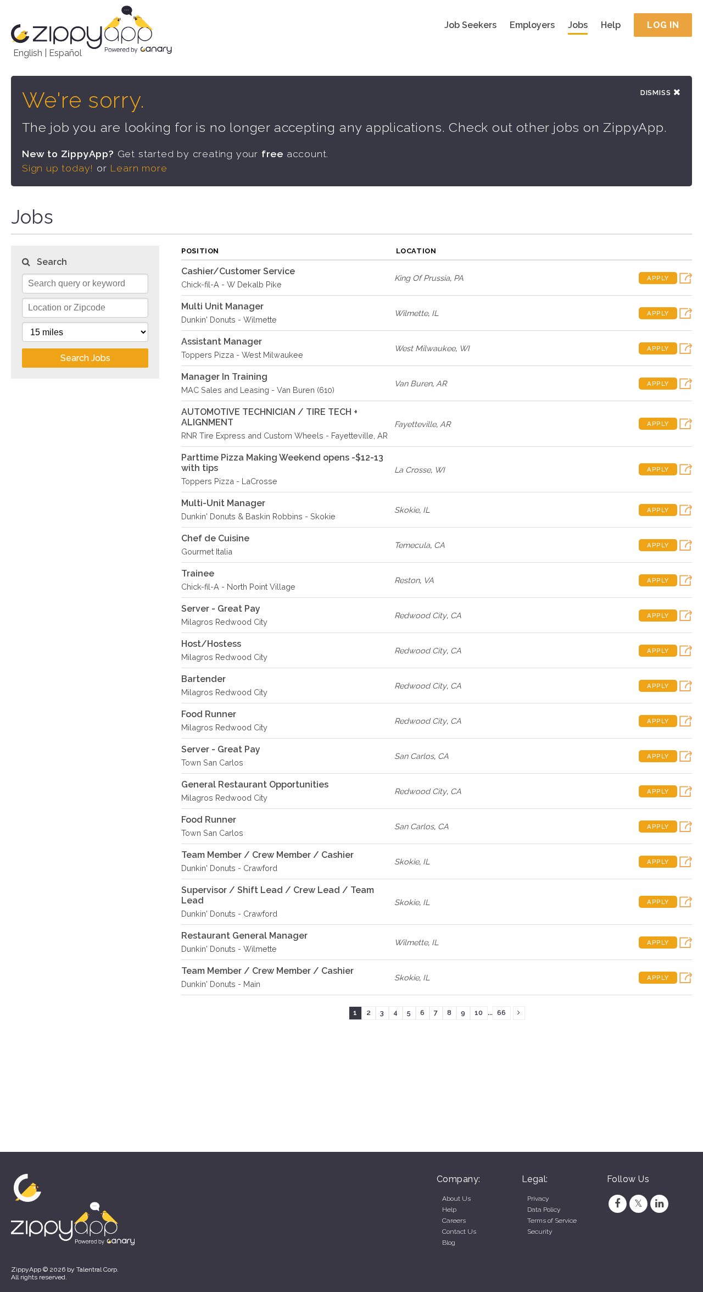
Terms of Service (552, 1220)
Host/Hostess (211, 644)
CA (439, 545)
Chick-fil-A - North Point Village (238, 586)
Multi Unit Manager (222, 306)
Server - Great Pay (220, 608)
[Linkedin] (659, 1203)
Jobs (578, 25)
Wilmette (411, 313)
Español (65, 53)
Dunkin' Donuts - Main (220, 984)
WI (464, 348)
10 (479, 1012)
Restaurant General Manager (244, 935)
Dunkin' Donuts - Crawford (229, 868)
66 (501, 1012)
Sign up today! (57, 168)
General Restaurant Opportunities (254, 784)
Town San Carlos (212, 762)
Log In (663, 25)
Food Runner (208, 714)
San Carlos (414, 756)
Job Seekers (470, 25)
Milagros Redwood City (224, 621)
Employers (532, 25)
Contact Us (459, 1231)
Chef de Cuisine (215, 538)
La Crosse (412, 469)
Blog (448, 1242)
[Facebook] (617, 1203)
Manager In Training (224, 376)
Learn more (138, 168)
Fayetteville (415, 424)
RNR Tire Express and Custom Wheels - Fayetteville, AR (284, 435)
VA (428, 580)
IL (435, 313)
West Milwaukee (424, 348)
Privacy (538, 1198)
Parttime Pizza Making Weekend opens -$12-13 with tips (282, 462)
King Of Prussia (422, 277)
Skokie (406, 509)
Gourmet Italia (206, 551)
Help (611, 25)
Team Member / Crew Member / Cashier (267, 855)
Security (539, 1231)
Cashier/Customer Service (238, 271)
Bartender (203, 679)
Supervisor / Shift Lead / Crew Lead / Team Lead (277, 895)
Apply (658, 278)
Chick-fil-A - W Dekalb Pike (231, 284)
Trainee (197, 573)
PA (459, 277)
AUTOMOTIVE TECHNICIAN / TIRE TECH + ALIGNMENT (269, 417)
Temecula (412, 545)
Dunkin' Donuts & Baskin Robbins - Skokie (258, 516)
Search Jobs (85, 358)
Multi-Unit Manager (223, 503)
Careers (454, 1220)
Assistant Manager (221, 341)
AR (441, 383)
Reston (407, 580)
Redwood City (420, 615)
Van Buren (413, 383)
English (27, 53)
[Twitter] (638, 1203)
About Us (456, 1198)
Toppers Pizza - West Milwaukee (242, 354)
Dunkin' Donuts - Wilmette (229, 319)
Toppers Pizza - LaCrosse (229, 481)
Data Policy (543, 1209)
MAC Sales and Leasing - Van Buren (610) (257, 390)
